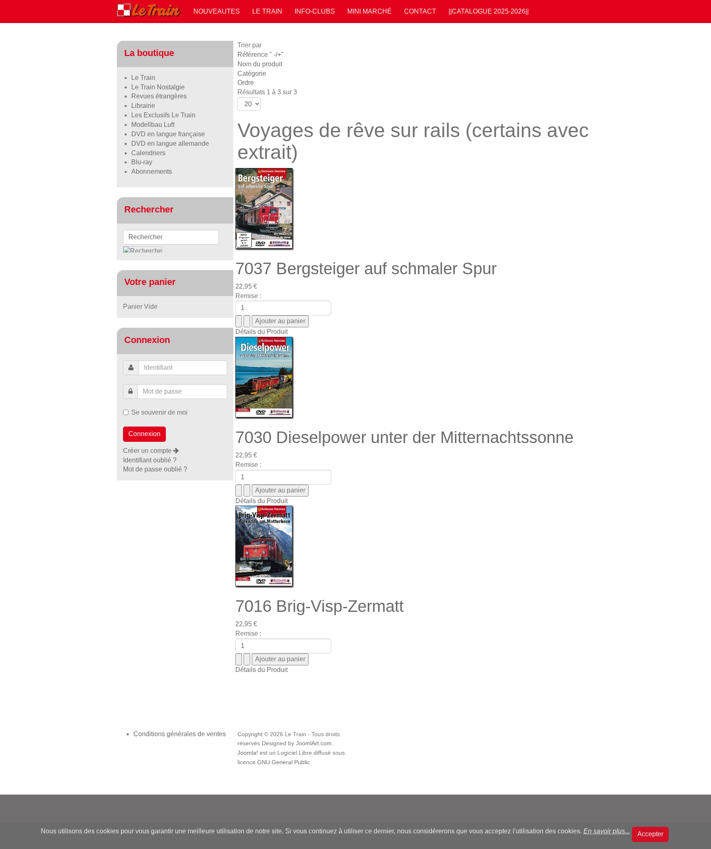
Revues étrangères (159, 96)
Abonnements (151, 171)
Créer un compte (148, 450)
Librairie (143, 105)
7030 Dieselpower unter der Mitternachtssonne (404, 437)
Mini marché (369, 11)
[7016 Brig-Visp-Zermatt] (264, 546)
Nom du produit (259, 64)
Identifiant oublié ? (150, 460)
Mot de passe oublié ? (155, 469)
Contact (420, 11)
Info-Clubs (315, 11)
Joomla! (247, 753)
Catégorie (251, 73)
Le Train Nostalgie (158, 87)
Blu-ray (141, 162)
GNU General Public (283, 762)
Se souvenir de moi (159, 412)
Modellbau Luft (152, 124)
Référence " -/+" (260, 54)
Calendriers (148, 152)
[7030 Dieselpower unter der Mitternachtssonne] (264, 377)
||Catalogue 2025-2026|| (488, 11)
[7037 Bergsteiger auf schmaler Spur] (264, 208)
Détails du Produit (261, 331)
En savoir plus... (606, 831)
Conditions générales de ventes (179, 733)
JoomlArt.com (314, 743)
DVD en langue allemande (170, 143)
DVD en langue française (168, 134)
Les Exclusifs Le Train (163, 115)
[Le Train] (149, 8)
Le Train (267, 11)
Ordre (245, 82)
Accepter (650, 833)
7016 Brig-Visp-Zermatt (319, 606)
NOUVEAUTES (216, 11)
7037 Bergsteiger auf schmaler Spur (366, 268)
